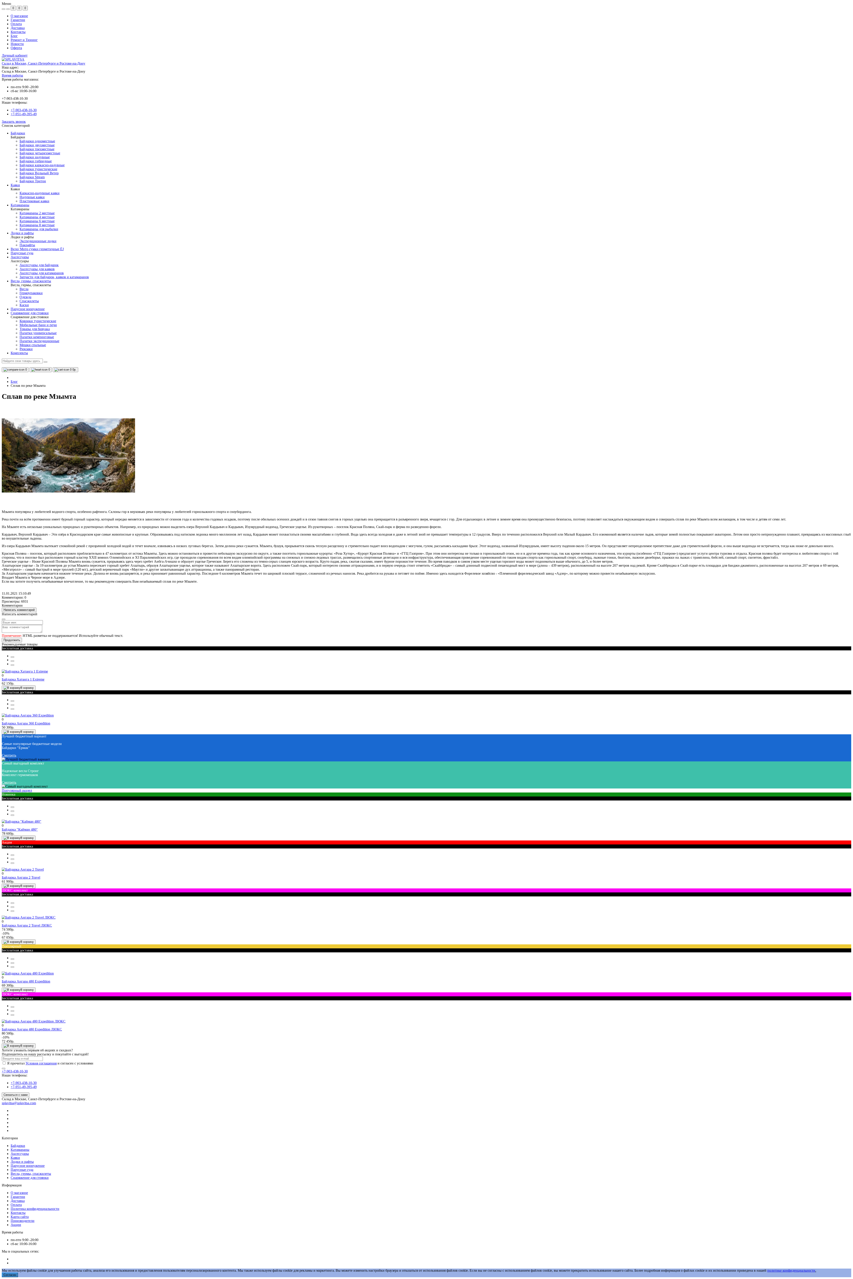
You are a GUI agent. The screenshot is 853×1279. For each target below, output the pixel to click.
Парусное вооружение (28, 1166)
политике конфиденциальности (791, 1270)
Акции (16, 1225)
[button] (43, 63)
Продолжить (12, 640)
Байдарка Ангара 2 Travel (21, 877)
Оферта (16, 48)
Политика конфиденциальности (35, 1209)
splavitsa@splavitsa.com (19, 1103)
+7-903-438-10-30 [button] (15, 1071)
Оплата (16, 24)
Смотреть (9, 755)
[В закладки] (12, 665)
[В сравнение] (12, 661)
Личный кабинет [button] (15, 55)
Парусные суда (22, 1170)
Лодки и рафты (22, 1162)
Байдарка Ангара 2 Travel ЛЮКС (27, 925)
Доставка (18, 28)
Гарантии (18, 20)
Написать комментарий (19, 610)
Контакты (18, 32)
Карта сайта (20, 1217)
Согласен (10, 1275)
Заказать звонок (14, 121)
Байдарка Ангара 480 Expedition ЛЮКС (32, 1029)
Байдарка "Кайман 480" (20, 829)
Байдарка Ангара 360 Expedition (26, 723)
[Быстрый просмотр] (12, 657)
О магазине (19, 16)
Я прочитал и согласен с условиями (50, 1063)
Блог (14, 36)
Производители (22, 1221)
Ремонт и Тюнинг (24, 40)
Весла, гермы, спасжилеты (31, 1174)
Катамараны (20, 1150)
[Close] (3, 619)
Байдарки (18, 1146)
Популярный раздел (17, 790)
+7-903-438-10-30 (24, 110)
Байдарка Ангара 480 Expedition (26, 981)
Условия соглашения (41, 1063)
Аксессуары (20, 1154)
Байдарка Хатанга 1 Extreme (23, 679)
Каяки (15, 1158)
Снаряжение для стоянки (30, 1178)
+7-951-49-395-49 (24, 114)
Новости (17, 44)
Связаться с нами (16, 1094)
